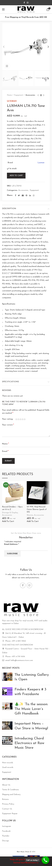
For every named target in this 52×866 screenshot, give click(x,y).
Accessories (30, 95)
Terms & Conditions (10, 790)
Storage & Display (10, 513)
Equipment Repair (9, 814)
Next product (43, 95)
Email (5, 451)
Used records (7, 767)
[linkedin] (30, 195)
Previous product (38, 95)
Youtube (5, 836)
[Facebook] (24, 2)
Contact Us (7, 809)
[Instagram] (27, 2)
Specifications (10, 382)
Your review (8, 425)
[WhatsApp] (33, 195)
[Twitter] (19, 195)
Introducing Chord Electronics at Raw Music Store (29, 743)
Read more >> (32, 863)
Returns (5, 799)
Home (9, 95)
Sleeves (30, 515)
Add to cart (16, 175)
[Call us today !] (45, 860)
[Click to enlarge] (7, 66)
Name (5, 444)
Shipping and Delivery (11, 794)
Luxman (41, 163)
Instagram (6, 826)
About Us (6, 785)
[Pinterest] (26, 195)
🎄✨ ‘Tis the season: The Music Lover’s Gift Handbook (31, 709)
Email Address (11, 544)
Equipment (18, 95)
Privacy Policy (8, 804)
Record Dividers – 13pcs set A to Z (12, 508)
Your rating (7, 419)
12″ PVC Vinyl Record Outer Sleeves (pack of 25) (37, 509)
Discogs (5, 841)
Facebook (6, 831)
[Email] (23, 195)
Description (9, 209)
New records (7, 763)
